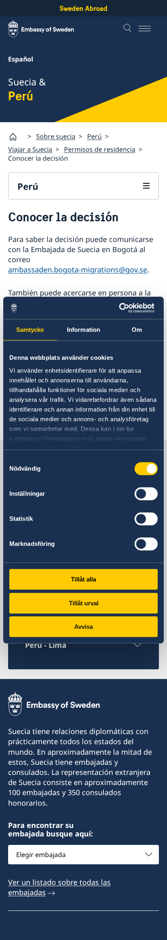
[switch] (146, 493)
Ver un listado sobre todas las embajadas (59, 887)
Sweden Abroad (83, 8)
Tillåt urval (83, 603)
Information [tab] (83, 329)
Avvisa (83, 626)
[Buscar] (128, 29)
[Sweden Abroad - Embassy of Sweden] (48, 29)
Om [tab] (137, 329)
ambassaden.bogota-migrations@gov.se (77, 269)
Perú (94, 136)
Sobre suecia (55, 136)
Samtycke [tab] (30, 329)
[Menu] (149, 29)
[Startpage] (16, 137)
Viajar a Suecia (30, 149)
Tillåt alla (83, 579)
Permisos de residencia (99, 149)
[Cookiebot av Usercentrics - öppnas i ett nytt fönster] (122, 308)
